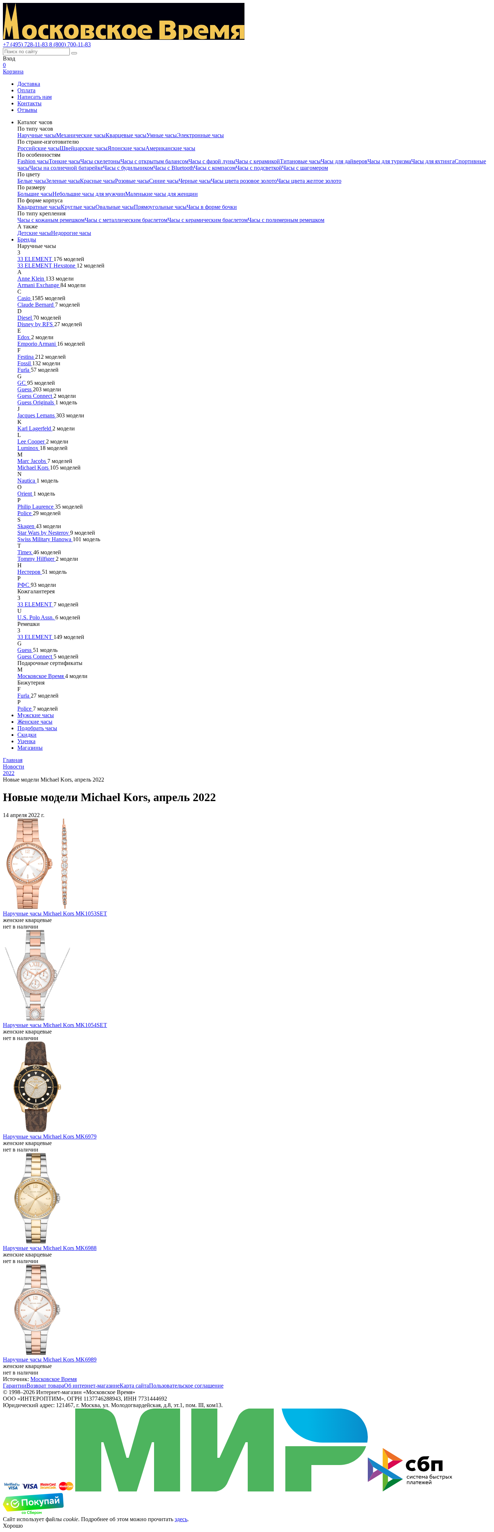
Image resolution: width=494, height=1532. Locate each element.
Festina (26, 357)
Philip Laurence (36, 507)
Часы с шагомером (305, 168)
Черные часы (195, 181)
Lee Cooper (31, 441)
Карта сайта (134, 1385)
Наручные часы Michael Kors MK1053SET (55, 913)
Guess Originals (36, 402)
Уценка (26, 741)
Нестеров (29, 572)
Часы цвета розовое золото (244, 181)
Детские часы (34, 233)
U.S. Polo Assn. (36, 617)
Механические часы (81, 135)
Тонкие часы (64, 161)
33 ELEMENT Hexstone (47, 265)
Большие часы (34, 194)
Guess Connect (35, 396)
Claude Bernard (36, 305)
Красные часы (97, 181)
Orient (25, 494)
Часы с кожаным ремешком (51, 220)
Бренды (26, 239)
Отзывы (27, 110)
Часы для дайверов (344, 161)
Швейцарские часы (83, 148)
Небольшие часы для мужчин (88, 194)
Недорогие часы (71, 233)
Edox (24, 337)
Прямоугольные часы (160, 207)
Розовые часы (132, 181)
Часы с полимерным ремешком (286, 220)
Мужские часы (35, 715)
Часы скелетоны (100, 161)
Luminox (28, 448)
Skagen (26, 526)
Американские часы (170, 148)
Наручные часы (36, 135)
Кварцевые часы (126, 135)
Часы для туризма (389, 161)
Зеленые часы (63, 181)
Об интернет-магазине (92, 1385)
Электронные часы (200, 135)
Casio (24, 298)
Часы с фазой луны (211, 161)
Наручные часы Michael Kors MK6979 (50, 1136)
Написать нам (34, 97)
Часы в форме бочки (212, 207)
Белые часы (31, 181)
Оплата (26, 90)
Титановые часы (300, 161)
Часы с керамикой (257, 161)
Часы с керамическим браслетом (207, 220)
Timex (25, 552)
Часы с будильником (128, 168)
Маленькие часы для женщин (161, 194)
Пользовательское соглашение (186, 1385)
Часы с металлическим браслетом (126, 220)
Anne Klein (31, 278)
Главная (12, 760)
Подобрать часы (37, 728)
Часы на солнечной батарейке (66, 168)
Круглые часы (78, 207)
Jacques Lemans (36, 415)
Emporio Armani (37, 344)
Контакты (29, 103)
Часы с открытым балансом (154, 161)
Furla (24, 370)
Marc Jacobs (32, 461)
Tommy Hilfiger (36, 559)
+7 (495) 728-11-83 (26, 44)
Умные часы (161, 135)
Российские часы (38, 148)
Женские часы (34, 722)
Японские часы (126, 148)
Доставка (28, 84)
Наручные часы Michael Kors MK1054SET (55, 1025)
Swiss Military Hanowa (45, 539)
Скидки (27, 735)
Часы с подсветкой (259, 168)
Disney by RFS (35, 324)
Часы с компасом (215, 168)
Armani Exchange (38, 285)
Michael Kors (33, 467)
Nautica (27, 480)
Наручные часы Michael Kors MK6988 (50, 1248)
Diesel (25, 318)
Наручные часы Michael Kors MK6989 (50, 1359)
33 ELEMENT (35, 259)
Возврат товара (45, 1385)
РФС (24, 585)
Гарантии (14, 1385)
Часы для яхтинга (433, 161)
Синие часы (164, 181)
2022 (8, 773)
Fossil (24, 363)
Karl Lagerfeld (34, 428)
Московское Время (41, 676)
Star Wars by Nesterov (43, 533)
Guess (25, 389)
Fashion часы (33, 161)
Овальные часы (114, 207)
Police (25, 513)
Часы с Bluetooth (173, 168)
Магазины (30, 748)
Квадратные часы (39, 207)
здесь (181, 1519)
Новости (13, 766)
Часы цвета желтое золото (309, 181)
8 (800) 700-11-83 (70, 44)
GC (22, 383)
